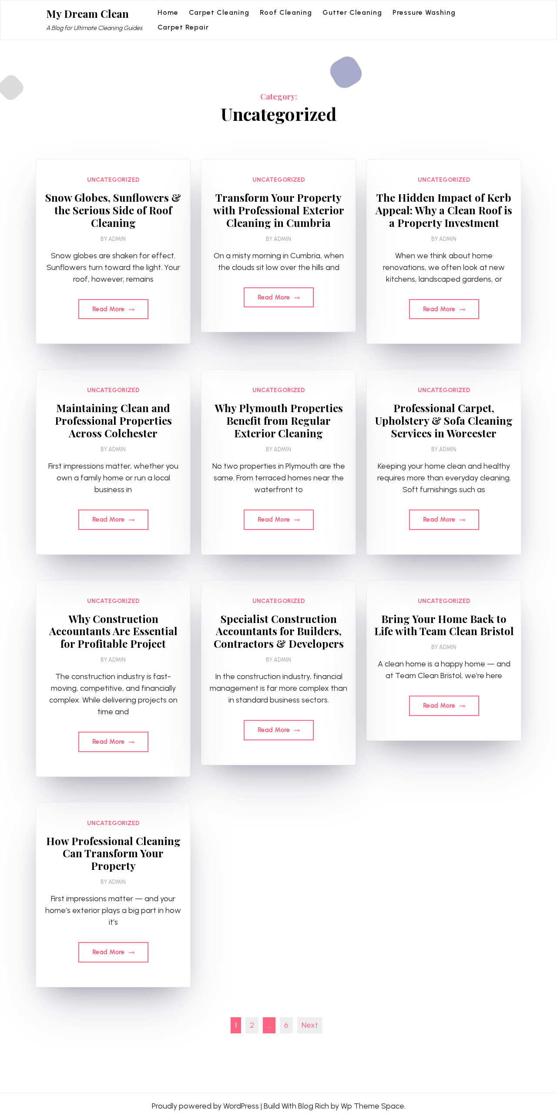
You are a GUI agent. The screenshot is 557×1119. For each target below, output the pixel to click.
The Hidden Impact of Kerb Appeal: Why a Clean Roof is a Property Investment (444, 210)
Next (310, 1025)
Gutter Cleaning (352, 12)
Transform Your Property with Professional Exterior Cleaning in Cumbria (278, 210)
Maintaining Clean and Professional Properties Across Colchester (113, 420)
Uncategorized (113, 179)
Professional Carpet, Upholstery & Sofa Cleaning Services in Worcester (444, 420)
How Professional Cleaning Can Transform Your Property (113, 853)
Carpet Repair (183, 27)
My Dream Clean (87, 13)
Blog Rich (313, 1106)
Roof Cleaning (286, 12)
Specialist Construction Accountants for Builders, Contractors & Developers (279, 631)
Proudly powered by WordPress (205, 1106)
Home (168, 12)
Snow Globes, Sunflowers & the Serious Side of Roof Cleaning (113, 210)
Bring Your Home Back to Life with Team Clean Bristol (444, 625)
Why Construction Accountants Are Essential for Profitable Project (113, 631)
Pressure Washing (424, 12)
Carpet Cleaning (219, 12)
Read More (109, 309)
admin (117, 239)
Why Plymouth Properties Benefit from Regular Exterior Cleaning (279, 420)
